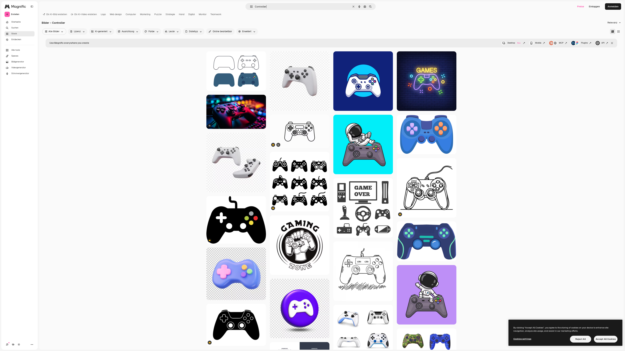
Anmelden (613, 6)
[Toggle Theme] (18, 344)
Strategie (170, 14)
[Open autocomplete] (250, 6)
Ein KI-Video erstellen (85, 14)
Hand (181, 14)
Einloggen (594, 6)
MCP (561, 43)
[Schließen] (612, 43)
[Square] (618, 31)
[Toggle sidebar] (32, 6)
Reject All (580, 339)
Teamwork (215, 14)
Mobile (538, 43)
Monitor (203, 14)
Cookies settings (522, 339)
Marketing (145, 14)
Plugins (584, 43)
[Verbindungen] (7, 344)
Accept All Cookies (606, 339)
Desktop (514, 43)
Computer (131, 14)
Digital (191, 14)
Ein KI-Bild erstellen (56, 14)
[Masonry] (612, 31)
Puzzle (158, 14)
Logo (103, 14)
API (602, 43)
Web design (116, 14)
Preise (580, 6)
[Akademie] (13, 344)
